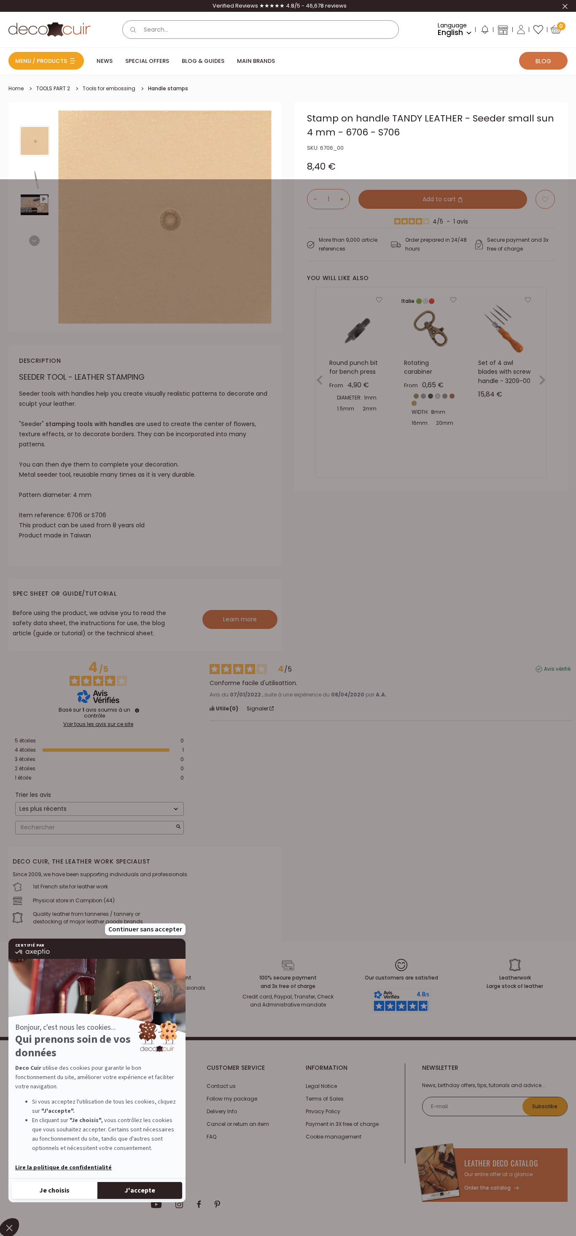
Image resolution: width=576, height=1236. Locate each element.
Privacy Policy (323, 1111)
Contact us (221, 1086)
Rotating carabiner (418, 367)
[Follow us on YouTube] (156, 1204)
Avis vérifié (557, 669)
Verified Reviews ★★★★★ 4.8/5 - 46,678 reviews (280, 6)
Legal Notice (321, 1086)
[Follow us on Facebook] (199, 1204)
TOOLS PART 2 (53, 88)
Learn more (240, 619)
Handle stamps (168, 88)
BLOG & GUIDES (203, 61)
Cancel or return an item (238, 1124)
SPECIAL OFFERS (147, 61)
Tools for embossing (109, 88)
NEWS (105, 61)
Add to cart (440, 199)
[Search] (133, 29)
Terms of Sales (325, 1098)
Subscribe (544, 1106)
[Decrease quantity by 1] (312, 199)
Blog (543, 61)
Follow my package (232, 1098)
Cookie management (333, 1136)
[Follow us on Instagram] (179, 1204)
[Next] (34, 240)
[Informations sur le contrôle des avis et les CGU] (137, 710)
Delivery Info (222, 1111)
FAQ (211, 1136)
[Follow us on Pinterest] (217, 1204)
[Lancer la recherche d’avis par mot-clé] (178, 827)
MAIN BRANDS (256, 61)
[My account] (521, 29)
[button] (484, 31)
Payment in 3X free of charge (342, 1124)
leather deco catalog (501, 1163)
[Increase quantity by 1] (345, 199)
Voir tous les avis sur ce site (98, 724)
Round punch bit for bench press (353, 367)
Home (16, 88)
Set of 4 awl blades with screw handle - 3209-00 (504, 372)
